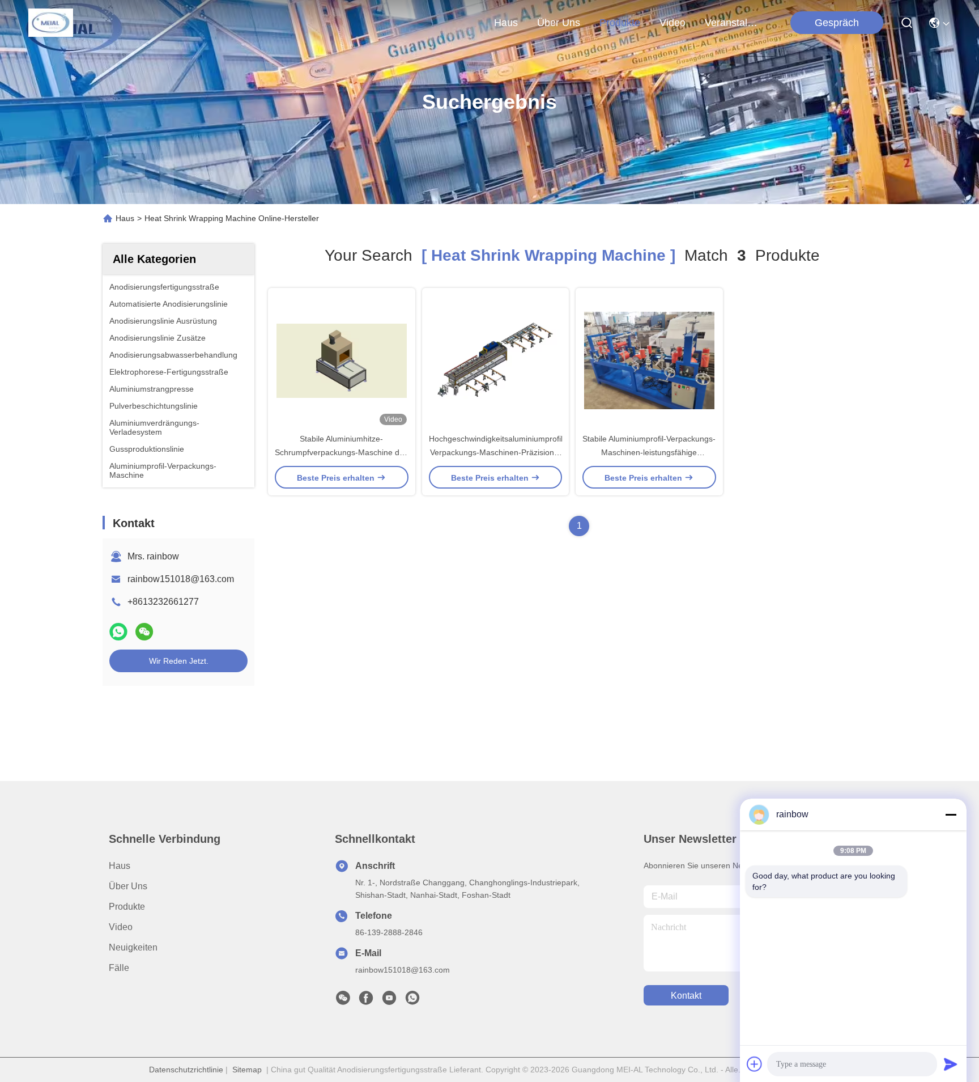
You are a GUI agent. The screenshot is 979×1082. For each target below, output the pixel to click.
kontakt (686, 995)
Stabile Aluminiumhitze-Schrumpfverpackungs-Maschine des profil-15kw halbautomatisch (341, 452)
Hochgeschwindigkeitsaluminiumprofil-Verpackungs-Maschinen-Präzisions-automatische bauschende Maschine (497, 452)
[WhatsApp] (118, 631)
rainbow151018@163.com (180, 579)
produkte (619, 22)
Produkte (127, 906)
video (672, 22)
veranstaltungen (732, 22)
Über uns (558, 22)
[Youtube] (389, 1000)
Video (121, 927)
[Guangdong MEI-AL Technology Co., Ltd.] (50, 23)
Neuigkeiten (133, 947)
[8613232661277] (412, 1000)
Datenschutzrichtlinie (186, 1069)
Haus (506, 22)
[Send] (951, 1063)
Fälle (119, 968)
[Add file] (755, 1063)
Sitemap (247, 1069)
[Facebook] (366, 1000)
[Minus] (950, 814)
